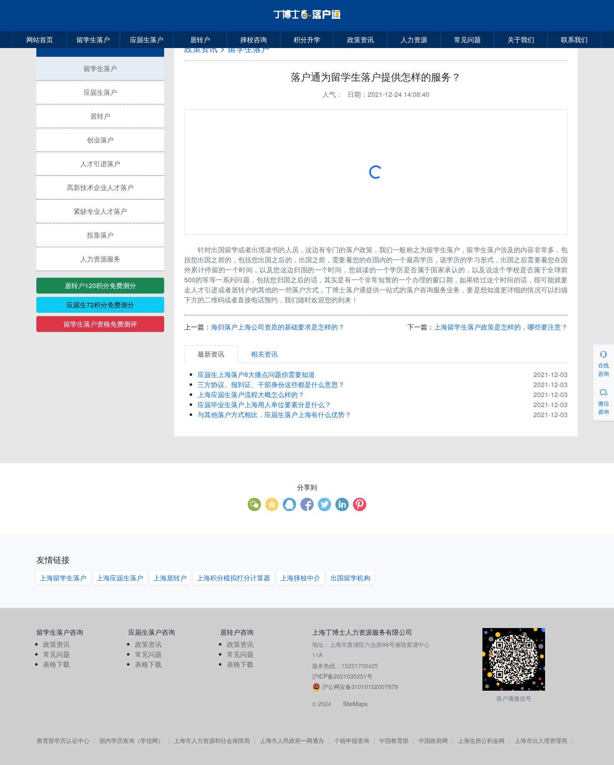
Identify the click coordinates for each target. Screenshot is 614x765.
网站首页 (39, 39)
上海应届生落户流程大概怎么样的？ (251, 394)
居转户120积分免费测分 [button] (100, 285)
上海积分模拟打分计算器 (233, 578)
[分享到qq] (289, 504)
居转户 (200, 39)
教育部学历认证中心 (63, 740)
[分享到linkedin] (342, 504)
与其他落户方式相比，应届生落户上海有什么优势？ (274, 414)
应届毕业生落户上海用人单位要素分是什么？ (264, 404)
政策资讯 (360, 39)
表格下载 (56, 664)
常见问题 (467, 39)
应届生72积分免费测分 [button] (100, 304)
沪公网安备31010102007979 (360, 686)
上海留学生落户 (63, 578)
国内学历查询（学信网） (131, 740)
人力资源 (414, 39)
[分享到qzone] (272, 504)
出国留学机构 (350, 578)
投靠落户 (100, 235)
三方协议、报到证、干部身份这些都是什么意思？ (271, 384)
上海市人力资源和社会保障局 (212, 740)
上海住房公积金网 (481, 740)
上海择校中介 (300, 578)
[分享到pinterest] (359, 504)
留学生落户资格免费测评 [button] (100, 324)
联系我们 (574, 39)
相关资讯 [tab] (264, 354)
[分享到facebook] (307, 504)
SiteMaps (355, 703)
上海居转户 (170, 578)
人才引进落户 (100, 163)
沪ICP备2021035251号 (342, 676)
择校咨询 (253, 39)
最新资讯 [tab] (211, 354)
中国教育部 (393, 740)
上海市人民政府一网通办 (292, 740)
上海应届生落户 (119, 578)
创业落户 (100, 139)
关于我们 (520, 39)
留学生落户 (93, 39)
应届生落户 (146, 39)
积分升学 (307, 39)
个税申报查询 (351, 740)
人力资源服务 (100, 258)
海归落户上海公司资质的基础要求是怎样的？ (278, 327)
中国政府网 (433, 740)
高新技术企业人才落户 (100, 187)
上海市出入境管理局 (541, 740)
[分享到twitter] (324, 504)
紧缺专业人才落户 (100, 211)
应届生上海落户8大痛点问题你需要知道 (256, 374)
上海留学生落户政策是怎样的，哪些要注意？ (501, 327)
